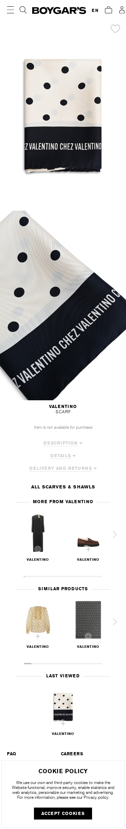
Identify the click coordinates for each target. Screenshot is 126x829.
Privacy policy (96, 797)
